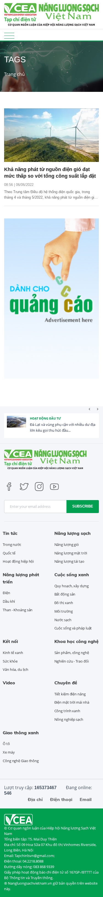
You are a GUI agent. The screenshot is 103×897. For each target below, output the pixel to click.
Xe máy (9, 752)
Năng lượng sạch (72, 533)
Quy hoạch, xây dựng (71, 585)
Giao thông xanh (21, 732)
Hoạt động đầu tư (45, 418)
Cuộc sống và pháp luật (73, 628)
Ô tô (6, 743)
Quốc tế (9, 553)
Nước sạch (62, 619)
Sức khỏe (10, 661)
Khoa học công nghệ (76, 641)
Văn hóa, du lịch (15, 669)
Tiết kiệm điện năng (70, 694)
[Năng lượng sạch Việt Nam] (18, 819)
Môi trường (63, 611)
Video (9, 682)
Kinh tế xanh (13, 652)
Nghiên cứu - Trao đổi (71, 661)
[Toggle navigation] (9, 35)
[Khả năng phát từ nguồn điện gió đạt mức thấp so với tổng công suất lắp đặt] (51, 135)
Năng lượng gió (66, 544)
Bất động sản (65, 594)
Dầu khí (9, 601)
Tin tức (10, 533)
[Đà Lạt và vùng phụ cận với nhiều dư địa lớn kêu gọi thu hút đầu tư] (16, 425)
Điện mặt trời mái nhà (71, 702)
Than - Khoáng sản (17, 609)
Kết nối (10, 641)
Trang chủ (14, 74)
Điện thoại (61, 799)
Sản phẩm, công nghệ (71, 652)
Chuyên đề (65, 682)
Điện (6, 592)
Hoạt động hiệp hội (18, 561)
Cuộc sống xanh (71, 574)
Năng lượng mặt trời (70, 553)
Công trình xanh (67, 710)
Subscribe (82, 506)
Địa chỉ (35, 799)
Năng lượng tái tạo (69, 561)
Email (85, 799)
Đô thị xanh (63, 602)
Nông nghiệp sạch (68, 719)
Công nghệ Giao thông (21, 760)
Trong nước (12, 544)
